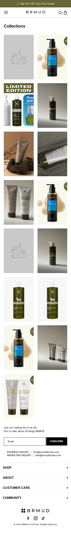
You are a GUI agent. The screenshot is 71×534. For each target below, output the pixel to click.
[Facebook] (28, 518)
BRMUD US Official (30, 524)
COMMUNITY (35, 497)
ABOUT (35, 477)
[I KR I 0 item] (19, 250)
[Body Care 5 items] (52, 105)
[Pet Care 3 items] (52, 250)
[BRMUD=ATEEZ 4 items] (52, 202)
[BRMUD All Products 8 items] (19, 154)
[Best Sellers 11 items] (52, 57)
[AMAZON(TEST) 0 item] (19, 57)
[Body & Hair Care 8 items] (19, 105)
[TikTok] (43, 518)
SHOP (35, 467)
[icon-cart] (64, 12)
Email (11, 441)
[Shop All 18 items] (19, 347)
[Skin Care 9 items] (52, 347)
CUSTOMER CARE (35, 487)
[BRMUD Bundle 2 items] (19, 202)
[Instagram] (35, 518)
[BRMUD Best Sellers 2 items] (52, 154)
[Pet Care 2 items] (19, 299)
